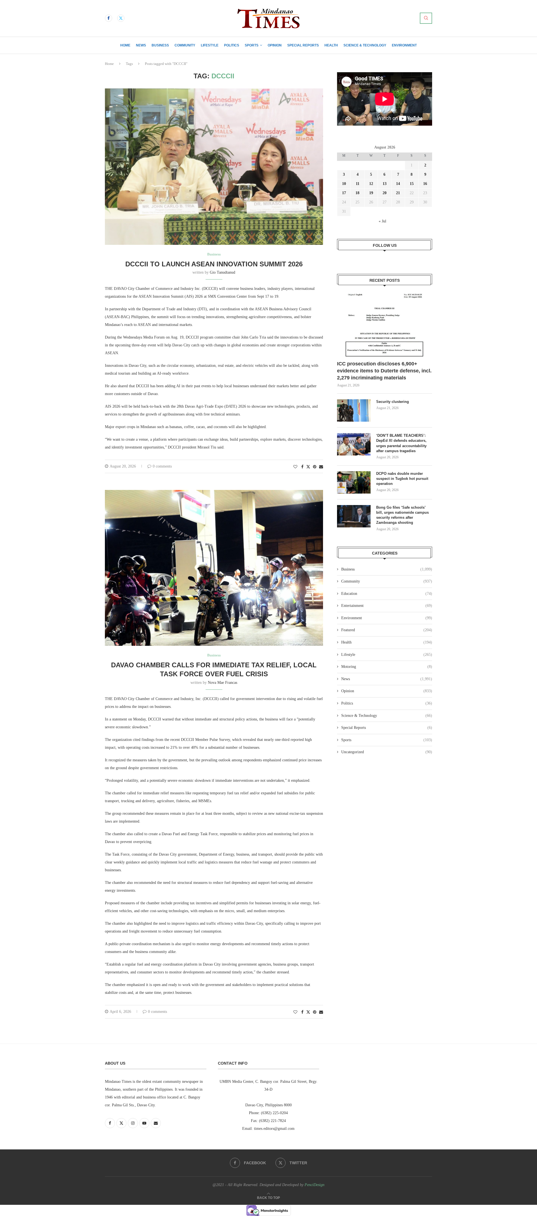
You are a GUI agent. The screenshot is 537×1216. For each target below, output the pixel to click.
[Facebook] (108, 18)
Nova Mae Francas (222, 682)
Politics (231, 45)
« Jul (382, 221)
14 (398, 184)
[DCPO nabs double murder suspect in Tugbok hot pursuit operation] (354, 482)
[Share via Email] (321, 467)
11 (357, 184)
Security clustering (392, 402)
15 (412, 184)
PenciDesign (314, 1185)
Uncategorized (386, 752)
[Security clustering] (354, 410)
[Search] (426, 18)
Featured (386, 630)
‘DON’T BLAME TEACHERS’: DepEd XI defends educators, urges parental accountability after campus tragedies (401, 443)
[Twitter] (120, 18)
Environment (404, 45)
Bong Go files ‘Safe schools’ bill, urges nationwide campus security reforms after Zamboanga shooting (402, 515)
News (141, 45)
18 (357, 193)
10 (344, 184)
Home (125, 45)
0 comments (162, 466)
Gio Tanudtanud (222, 272)
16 (425, 184)
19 (371, 193)
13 (385, 184)
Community (185, 45)
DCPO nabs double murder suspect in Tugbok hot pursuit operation (402, 478)
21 (398, 193)
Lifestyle (209, 45)
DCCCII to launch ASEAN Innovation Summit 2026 (214, 264)
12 (371, 184)
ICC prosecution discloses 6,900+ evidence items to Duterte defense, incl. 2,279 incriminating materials (384, 371)
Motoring (386, 667)
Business (160, 45)
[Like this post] (295, 467)
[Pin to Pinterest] (314, 467)
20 (385, 193)
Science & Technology (364, 45)
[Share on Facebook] (302, 467)
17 (344, 193)
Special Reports (303, 45)
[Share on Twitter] (308, 466)
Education (386, 593)
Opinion (275, 45)
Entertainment (386, 606)
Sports (251, 45)
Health (331, 45)
